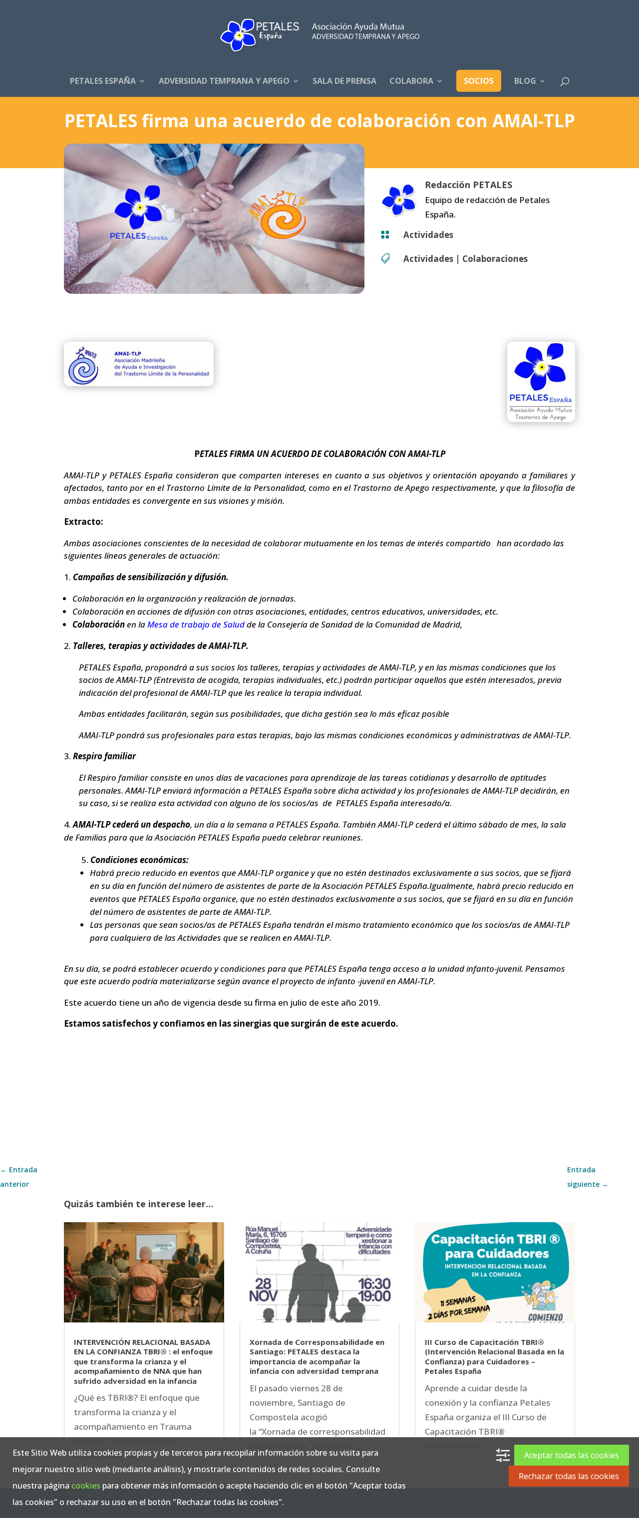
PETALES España (103, 81)
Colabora (411, 81)
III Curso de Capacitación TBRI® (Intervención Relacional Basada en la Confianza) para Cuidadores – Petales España (494, 1356)
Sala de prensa (344, 81)
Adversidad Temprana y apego (224, 81)
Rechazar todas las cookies (569, 1476)
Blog (525, 81)
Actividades (428, 234)
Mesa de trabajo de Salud (196, 624)
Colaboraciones (495, 258)
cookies (85, 1485)
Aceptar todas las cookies (571, 1455)
